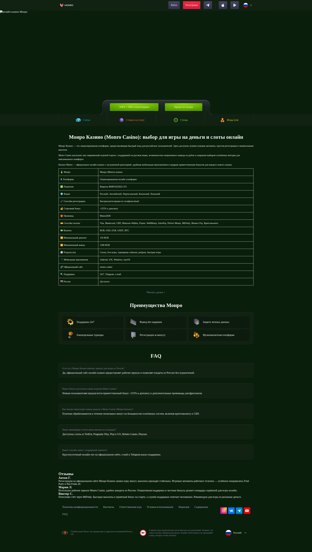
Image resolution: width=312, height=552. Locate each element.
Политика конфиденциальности (80, 507)
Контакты (108, 507)
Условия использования (160, 507)
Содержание (201, 507)
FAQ (65, 514)
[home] (66, 5)
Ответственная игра (130, 507)
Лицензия (183, 507)
